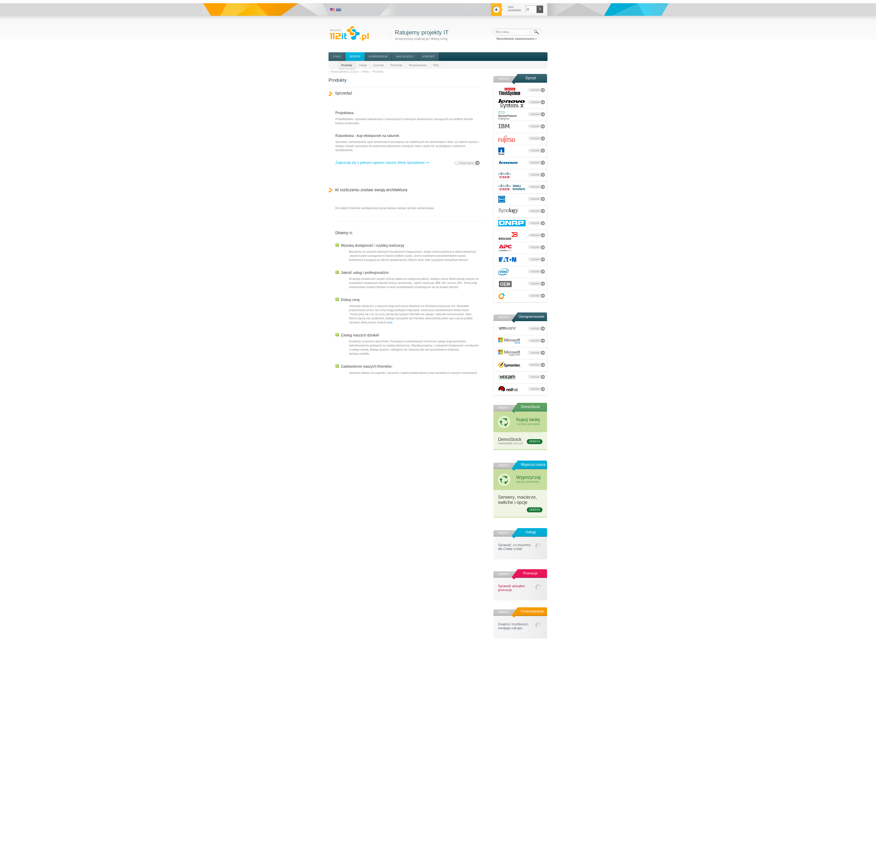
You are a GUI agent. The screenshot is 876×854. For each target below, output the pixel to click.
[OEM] (505, 284)
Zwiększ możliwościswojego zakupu (513, 625)
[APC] (505, 248)
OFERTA (354, 56)
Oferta (365, 71)
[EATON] (507, 259)
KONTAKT (428, 56)
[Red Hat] (508, 389)
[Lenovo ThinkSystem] (509, 91)
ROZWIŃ (535, 90)
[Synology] (508, 210)
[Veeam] (507, 377)
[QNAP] (512, 223)
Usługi (363, 65)
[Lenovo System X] (512, 103)
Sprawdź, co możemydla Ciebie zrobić (514, 546)
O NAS (337, 56)
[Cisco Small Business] (512, 187)
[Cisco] (504, 175)
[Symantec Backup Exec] (509, 365)
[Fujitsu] (506, 139)
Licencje (378, 65)
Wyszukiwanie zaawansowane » (516, 38)
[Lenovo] (508, 162)
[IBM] (504, 125)
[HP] (507, 115)
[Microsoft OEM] (509, 353)
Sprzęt (530, 78)
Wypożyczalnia (533, 464)
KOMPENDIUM (378, 56)
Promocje (396, 65)
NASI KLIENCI (405, 56)
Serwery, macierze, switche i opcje (519, 503)
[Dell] (501, 199)
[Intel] (503, 271)
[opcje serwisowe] (501, 296)
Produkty (346, 65)
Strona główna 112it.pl (344, 71)
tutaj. (390, 322)
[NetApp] (501, 151)
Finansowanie (418, 65)
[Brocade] (508, 236)
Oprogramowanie (531, 316)
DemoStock (530, 407)
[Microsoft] (509, 341)
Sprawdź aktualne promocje (511, 587)
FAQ (435, 65)
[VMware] (507, 327)
